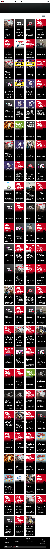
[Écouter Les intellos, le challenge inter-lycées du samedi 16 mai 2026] (30, 520)
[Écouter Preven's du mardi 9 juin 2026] (41, 310)
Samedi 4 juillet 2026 (29, 70)
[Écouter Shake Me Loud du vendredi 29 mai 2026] (41, 415)
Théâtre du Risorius (18, 297)
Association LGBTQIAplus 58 (41, 506)
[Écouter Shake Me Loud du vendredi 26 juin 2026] (30, 166)
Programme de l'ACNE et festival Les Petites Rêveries (19, 507)
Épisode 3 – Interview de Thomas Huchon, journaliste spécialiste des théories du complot (41, 444)
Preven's (38, 316)
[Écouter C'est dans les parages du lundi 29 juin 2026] (41, 145)
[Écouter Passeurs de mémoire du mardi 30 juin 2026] (9, 145)
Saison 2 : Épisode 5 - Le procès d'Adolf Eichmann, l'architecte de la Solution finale (19, 338)
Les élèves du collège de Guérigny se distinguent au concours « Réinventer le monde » (40, 277)
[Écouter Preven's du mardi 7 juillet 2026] (41, 44)
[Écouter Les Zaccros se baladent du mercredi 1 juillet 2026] (30, 105)
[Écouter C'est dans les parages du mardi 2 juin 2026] (30, 394)
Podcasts (7, 1)
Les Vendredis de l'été (40, 90)
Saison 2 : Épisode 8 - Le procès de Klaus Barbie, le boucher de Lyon (8, 153)
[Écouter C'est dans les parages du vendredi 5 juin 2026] (30, 352)
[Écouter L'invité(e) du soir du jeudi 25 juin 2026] (41, 166)
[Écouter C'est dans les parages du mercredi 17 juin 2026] (41, 248)
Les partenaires (17, 541)
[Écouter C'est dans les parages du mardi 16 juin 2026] (30, 269)
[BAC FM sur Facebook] (42, 539)
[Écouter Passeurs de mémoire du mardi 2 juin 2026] (41, 394)
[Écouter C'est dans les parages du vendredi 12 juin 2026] (19, 290)
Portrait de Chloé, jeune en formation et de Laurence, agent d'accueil (8, 194)
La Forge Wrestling (7, 527)
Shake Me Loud (28, 29)
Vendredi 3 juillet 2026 (18, 90)
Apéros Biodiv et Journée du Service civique (41, 298)
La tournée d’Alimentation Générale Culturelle (19, 173)
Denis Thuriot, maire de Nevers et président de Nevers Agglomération (9, 91)
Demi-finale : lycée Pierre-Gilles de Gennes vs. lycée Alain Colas (19, 424)
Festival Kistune (39, 358)
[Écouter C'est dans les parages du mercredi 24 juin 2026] (41, 186)
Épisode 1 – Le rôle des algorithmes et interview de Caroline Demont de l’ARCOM (9, 486)
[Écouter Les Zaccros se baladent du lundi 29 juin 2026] (9, 166)
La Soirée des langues (8, 422)
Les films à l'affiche (39, 111)
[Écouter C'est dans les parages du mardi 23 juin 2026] (19, 207)
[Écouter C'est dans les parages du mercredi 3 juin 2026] (19, 373)
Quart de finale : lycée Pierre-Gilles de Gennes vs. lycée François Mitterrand (30, 528)
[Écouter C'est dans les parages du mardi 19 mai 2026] (41, 500)
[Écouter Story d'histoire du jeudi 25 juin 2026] (30, 186)
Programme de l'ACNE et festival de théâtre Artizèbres (30, 444)
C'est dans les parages (40, 29)
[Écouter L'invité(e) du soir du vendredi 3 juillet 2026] (9, 84)
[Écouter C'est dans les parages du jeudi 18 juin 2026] (19, 248)
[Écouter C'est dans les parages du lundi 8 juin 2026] (30, 330)
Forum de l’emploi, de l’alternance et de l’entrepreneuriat (29, 466)
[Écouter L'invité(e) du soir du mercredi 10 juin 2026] (30, 310)
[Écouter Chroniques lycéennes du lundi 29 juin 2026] (30, 145)
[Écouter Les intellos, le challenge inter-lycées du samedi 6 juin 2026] (41, 330)
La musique (27, 193)
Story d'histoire (28, 192)
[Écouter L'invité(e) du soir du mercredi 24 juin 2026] (9, 207)
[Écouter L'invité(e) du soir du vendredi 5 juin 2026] (19, 352)
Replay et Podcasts (7, 542)
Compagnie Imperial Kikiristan (30, 111)
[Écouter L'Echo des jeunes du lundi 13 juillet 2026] (19, 23)
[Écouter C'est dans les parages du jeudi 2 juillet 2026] (41, 84)
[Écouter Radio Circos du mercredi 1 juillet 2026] (9, 125)
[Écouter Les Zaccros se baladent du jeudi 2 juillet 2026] (30, 84)
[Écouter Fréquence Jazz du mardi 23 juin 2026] (30, 207)
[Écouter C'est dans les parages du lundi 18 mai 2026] (19, 520)
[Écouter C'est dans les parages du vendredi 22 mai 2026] (41, 479)
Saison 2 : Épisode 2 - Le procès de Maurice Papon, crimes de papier (29, 507)
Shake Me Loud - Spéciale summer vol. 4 (29, 30)
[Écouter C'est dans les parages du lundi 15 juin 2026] (41, 269)
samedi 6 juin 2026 (7, 358)
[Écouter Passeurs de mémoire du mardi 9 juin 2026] (19, 330)
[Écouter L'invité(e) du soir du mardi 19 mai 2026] (9, 520)
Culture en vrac (28, 254)
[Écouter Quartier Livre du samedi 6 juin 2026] (9, 352)
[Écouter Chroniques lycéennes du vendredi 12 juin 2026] (9, 290)
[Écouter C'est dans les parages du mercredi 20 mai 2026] (19, 500)
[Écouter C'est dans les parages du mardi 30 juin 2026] (41, 125)
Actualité (23, 1)
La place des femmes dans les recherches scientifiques (9, 298)
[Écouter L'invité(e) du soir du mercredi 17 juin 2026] (9, 269)
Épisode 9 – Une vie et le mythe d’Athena (29, 235)
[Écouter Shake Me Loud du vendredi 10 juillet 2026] (30, 23)
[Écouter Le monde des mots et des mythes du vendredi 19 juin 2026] (30, 228)
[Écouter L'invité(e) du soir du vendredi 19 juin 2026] (19, 228)
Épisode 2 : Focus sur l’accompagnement (8, 403)
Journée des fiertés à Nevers (9, 337)
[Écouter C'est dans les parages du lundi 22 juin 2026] (9, 228)
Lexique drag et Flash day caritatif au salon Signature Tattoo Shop (40, 31)
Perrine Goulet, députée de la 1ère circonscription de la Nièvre (9, 112)
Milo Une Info (6, 192)
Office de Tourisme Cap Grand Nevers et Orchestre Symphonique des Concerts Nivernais (30, 359)
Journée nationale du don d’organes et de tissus (8, 235)
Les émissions (12, 1)
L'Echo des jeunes (18, 29)
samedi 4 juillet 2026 (39, 70)
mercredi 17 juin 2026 (29, 255)
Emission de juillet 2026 (19, 30)
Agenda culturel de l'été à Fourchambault (29, 51)
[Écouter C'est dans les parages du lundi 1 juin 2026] (9, 415)
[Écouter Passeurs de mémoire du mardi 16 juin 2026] (19, 269)
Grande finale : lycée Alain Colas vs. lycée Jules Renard (41, 338)
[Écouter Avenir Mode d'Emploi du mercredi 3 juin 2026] (30, 373)
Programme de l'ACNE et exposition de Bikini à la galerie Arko (40, 194)
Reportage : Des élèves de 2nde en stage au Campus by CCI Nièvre (19, 194)
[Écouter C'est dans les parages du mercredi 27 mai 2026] (30, 437)
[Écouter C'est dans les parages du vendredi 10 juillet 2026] (41, 23)
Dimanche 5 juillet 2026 (19, 70)
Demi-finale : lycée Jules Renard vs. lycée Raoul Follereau (29, 487)
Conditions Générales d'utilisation (29, 541)
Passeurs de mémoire (7, 29)
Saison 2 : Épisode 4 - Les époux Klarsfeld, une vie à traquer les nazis (40, 402)
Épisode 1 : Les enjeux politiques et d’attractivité (19, 403)
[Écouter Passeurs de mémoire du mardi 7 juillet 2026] (9, 64)
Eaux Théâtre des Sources (19, 443)
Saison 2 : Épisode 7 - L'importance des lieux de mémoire (40, 215)
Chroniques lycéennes (8, 296)
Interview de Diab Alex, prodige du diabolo (8, 132)
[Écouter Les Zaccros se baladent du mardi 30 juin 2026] (19, 145)
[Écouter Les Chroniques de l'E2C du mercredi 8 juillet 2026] (19, 44)
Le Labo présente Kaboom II (19, 255)
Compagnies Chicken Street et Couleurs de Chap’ (30, 91)
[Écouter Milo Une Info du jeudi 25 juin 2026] (9, 186)
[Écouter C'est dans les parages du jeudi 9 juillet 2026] (9, 44)
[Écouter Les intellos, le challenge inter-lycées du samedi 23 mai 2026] (30, 479)
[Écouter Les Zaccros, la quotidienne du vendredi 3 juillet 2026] (19, 84)
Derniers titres (18, 1)
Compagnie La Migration (8, 172)
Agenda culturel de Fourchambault (28, 423)
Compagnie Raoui (18, 111)
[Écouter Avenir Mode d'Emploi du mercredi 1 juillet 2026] (19, 125)
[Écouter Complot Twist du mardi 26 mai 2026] (41, 458)
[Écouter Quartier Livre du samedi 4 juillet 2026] (41, 64)
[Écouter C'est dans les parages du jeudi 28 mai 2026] (19, 437)
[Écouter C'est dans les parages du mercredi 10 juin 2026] (19, 310)
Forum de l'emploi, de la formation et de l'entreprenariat (40, 380)
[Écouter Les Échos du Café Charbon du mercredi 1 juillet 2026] (30, 125)
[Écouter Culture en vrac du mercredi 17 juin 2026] (30, 248)
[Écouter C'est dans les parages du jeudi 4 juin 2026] (9, 373)
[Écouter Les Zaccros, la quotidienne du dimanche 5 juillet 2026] (19, 64)
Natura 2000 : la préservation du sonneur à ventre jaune (19, 527)
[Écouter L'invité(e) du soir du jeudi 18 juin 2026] (9, 248)
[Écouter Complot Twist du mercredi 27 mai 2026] (41, 437)
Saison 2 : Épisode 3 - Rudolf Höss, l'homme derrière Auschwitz (19, 466)
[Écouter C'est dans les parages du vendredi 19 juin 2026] (41, 228)
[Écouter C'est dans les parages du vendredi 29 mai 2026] (30, 415)
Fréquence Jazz (28, 213)
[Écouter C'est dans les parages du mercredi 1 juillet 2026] (41, 105)
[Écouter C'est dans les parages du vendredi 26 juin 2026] (19, 166)
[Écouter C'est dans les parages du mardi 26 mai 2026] (30, 458)
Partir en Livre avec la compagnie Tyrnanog (40, 152)
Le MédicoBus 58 (39, 234)
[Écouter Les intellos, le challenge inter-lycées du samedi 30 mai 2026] (19, 415)
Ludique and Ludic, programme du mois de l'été (41, 132)
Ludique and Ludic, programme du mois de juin (30, 401)
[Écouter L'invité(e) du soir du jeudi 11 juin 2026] (9, 310)
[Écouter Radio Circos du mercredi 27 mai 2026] (9, 458)
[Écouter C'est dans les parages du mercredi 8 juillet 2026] (30, 44)
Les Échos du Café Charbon (29, 131)
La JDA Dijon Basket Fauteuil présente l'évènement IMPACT (9, 255)
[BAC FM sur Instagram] (44, 539)
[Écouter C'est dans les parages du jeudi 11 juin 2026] (41, 290)
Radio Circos (6, 131)
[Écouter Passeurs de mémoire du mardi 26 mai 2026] (19, 458)
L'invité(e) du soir (7, 110)
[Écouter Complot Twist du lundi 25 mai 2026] (9, 479)
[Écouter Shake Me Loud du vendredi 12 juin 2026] (30, 290)
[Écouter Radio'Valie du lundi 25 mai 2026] (19, 478)
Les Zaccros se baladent (19, 110)
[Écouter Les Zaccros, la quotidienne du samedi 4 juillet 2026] (30, 64)
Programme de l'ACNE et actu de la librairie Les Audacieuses (19, 381)
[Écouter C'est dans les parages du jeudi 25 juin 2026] (19, 186)
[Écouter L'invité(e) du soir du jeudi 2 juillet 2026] (9, 105)
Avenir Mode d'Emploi (18, 131)
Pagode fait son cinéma (40, 485)
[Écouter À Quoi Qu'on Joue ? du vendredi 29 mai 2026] (9, 437)
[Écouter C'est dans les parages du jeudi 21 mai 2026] (9, 500)
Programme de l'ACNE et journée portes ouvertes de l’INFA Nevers (40, 256)
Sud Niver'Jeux (7, 443)
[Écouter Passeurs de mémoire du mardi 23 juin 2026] (41, 207)
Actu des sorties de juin (29, 297)
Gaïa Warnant (28, 337)
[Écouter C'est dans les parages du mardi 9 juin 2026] (9, 330)
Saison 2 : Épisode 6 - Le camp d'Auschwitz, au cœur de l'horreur (19, 277)
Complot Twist (39, 464)
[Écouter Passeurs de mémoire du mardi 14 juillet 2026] (9, 23)
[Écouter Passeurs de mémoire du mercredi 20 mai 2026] (30, 500)
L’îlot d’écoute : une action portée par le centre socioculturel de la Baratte (40, 173)
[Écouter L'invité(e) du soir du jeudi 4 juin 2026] (41, 352)
